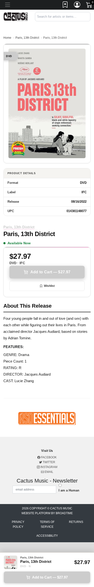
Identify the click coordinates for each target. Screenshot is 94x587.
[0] (89, 5)
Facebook (48, 457)
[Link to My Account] (77, 5)
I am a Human (69, 490)
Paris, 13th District (27, 37)
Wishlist (49, 286)
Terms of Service (47, 524)
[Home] (16, 16)
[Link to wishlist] (65, 5)
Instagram (48, 467)
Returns (76, 522)
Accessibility (47, 535)
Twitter (48, 462)
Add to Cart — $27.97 (50, 272)
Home (7, 37)
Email (48, 472)
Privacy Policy (18, 524)
